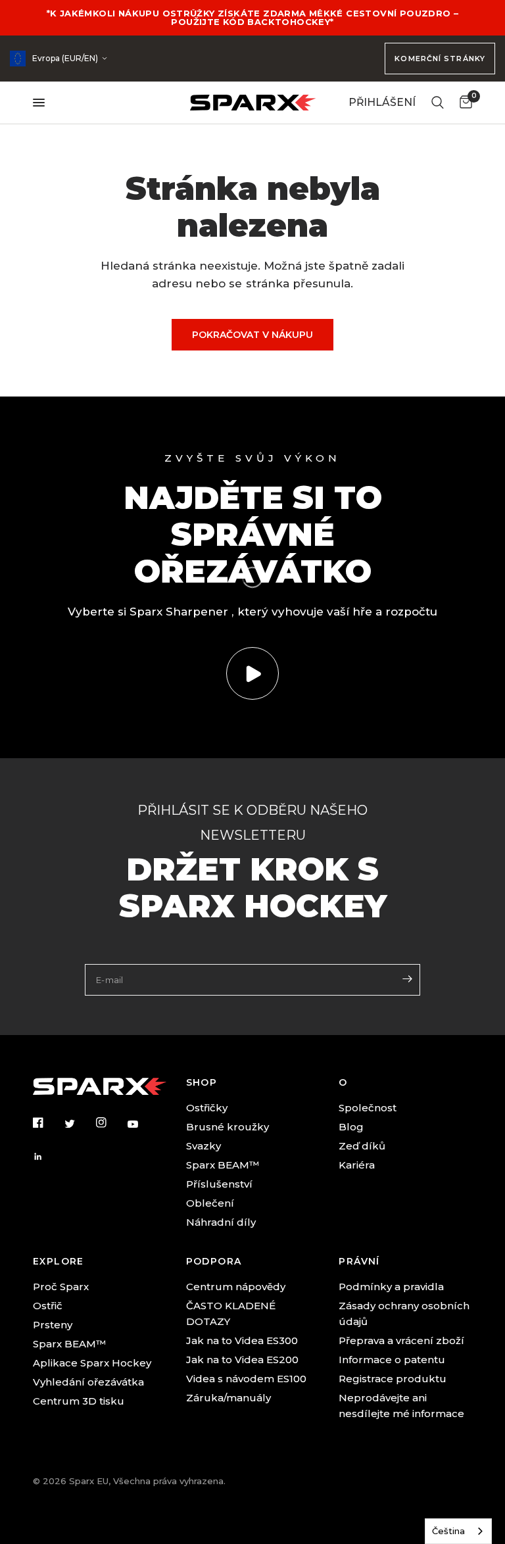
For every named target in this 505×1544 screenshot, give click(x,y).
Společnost (368, 1107)
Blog (351, 1127)
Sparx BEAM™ (222, 1165)
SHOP (202, 1082)
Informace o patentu (392, 1359)
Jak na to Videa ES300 (242, 1340)
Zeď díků (362, 1146)
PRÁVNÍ (359, 1261)
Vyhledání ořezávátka (88, 1382)
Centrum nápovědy (235, 1286)
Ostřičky (207, 1107)
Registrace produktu (392, 1378)
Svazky (203, 1146)
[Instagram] (110, 1122)
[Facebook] (47, 1122)
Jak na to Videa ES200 (242, 1359)
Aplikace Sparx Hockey (92, 1363)
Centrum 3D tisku (78, 1401)
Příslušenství (219, 1184)
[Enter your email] (407, 978)
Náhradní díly (221, 1222)
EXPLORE (58, 1261)
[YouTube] (142, 1124)
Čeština (448, 1531)
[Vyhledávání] (437, 103)
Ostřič (47, 1305)
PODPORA (214, 1261)
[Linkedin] (47, 1156)
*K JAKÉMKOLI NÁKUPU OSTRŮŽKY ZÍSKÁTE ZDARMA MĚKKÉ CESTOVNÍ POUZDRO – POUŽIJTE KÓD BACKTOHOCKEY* (253, 17)
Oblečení (210, 1203)
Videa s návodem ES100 (246, 1378)
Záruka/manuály (228, 1397)
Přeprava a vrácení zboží (401, 1340)
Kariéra (357, 1165)
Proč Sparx (61, 1286)
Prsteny (52, 1324)
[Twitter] (78, 1123)
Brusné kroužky (227, 1127)
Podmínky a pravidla (391, 1286)
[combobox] (458, 1531)
